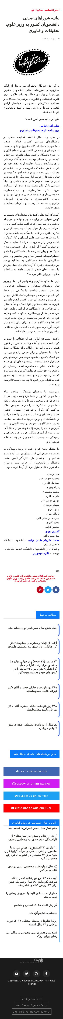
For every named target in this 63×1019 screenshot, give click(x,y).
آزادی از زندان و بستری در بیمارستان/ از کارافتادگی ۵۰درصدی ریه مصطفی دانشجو (32, 645)
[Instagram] (36, 973)
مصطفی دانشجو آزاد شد (43, 913)
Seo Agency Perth (31, 998)
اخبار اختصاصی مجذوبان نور (45, 9)
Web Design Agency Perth (31, 1005)
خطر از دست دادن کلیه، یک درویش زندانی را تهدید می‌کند (31, 895)
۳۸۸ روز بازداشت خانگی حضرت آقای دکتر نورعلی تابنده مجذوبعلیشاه (32, 708)
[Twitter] (26, 973)
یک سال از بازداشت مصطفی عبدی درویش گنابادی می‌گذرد (32, 726)
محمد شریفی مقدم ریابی (32, 578)
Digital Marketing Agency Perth (31, 1011)
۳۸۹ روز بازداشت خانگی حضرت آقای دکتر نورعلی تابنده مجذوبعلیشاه (32, 689)
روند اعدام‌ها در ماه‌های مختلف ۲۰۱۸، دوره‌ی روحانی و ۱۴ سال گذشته (31, 922)
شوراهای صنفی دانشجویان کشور (30, 575)
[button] (56, 589)
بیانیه (51, 575)
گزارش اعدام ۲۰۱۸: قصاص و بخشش (35, 905)
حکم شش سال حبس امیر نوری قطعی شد (32, 628)
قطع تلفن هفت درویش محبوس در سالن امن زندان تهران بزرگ (31, 934)
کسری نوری (21, 580)
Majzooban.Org (29, 980)
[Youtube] (16, 973)
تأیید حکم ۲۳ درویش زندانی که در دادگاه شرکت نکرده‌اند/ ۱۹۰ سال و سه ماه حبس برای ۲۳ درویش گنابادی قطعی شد (33, 881)
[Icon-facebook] (46, 973)
